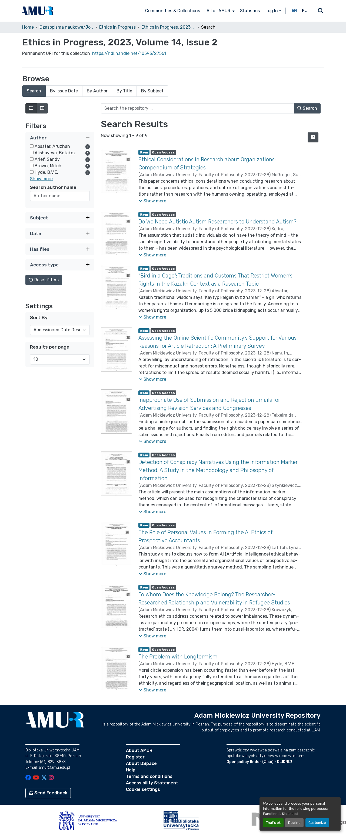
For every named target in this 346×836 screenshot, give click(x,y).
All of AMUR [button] (218, 10)
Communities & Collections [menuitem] (172, 10)
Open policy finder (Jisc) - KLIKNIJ (259, 762)
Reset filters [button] (46, 279)
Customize (317, 823)
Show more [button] (41, 178)
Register (135, 757)
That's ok (273, 823)
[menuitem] (220, 11)
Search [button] (309, 108)
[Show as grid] (42, 108)
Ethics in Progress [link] (117, 27)
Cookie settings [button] (143, 789)
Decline (294, 823)
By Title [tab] (124, 90)
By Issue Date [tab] (64, 90)
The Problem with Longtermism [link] (178, 656)
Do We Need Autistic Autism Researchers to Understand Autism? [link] (217, 221)
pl (304, 10)
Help (130, 770)
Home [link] (28, 27)
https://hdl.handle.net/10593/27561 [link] (129, 53)
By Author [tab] (97, 90)
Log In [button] (272, 10)
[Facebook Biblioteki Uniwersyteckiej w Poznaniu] (28, 778)
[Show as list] (31, 108)
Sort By (39, 317)
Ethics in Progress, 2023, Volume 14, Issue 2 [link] (168, 27)
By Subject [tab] (152, 90)
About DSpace (141, 763)
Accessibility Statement (152, 782)
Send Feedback (50, 792)
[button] (38, 10)
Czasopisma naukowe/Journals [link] (66, 27)
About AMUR (139, 750)
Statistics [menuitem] (250, 10)
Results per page (49, 347)
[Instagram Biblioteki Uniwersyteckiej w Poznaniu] (51, 778)
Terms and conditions (149, 776)
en (294, 10)
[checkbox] (32, 146)
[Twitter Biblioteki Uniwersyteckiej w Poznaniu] (44, 778)
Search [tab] (34, 90)
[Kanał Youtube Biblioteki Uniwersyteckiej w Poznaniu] (36, 778)
